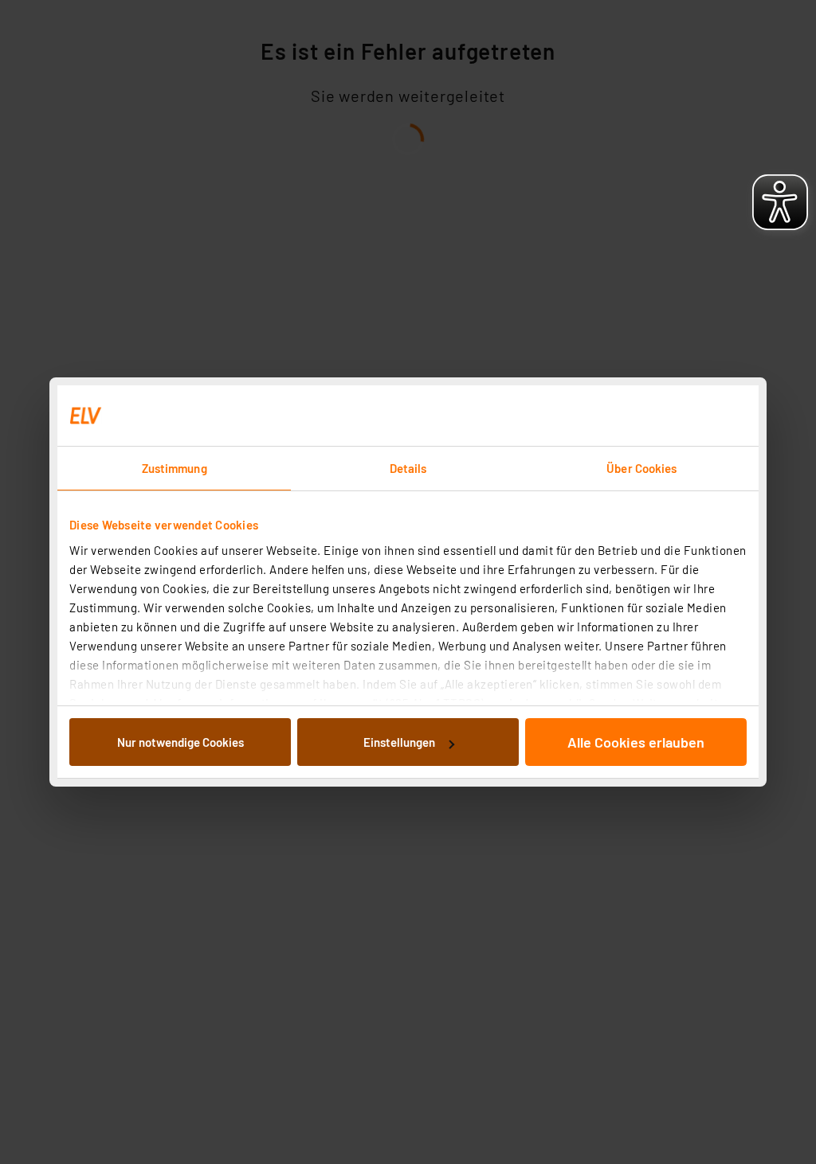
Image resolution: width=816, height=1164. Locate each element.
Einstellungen (399, 742)
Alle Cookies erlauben (635, 742)
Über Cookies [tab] (641, 468)
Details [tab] (408, 468)
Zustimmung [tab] (174, 468)
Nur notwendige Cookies (180, 742)
